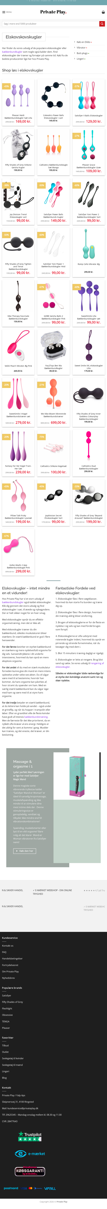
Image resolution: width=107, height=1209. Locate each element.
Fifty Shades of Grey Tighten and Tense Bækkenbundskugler (18, 266)
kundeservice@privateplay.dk (23, 1108)
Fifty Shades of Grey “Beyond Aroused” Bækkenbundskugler (89, 516)
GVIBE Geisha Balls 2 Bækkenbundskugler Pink (53, 317)
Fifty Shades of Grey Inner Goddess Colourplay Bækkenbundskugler (89, 416)
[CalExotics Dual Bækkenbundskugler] (88, 446)
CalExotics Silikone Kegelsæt (53, 466)
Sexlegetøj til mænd (12, 1064)
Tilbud (5, 1045)
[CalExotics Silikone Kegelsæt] (53, 446)
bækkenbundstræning (36, 716)
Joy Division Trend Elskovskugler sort (18, 215)
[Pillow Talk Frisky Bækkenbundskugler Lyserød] (18, 495)
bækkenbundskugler (13, 602)
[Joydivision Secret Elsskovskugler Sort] (53, 495)
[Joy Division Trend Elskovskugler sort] (18, 194)
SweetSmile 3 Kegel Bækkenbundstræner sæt (18, 415)
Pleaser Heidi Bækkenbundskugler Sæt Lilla (18, 116)
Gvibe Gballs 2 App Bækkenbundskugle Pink (18, 566)
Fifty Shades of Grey (12, 1001)
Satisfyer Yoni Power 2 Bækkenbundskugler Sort (88, 215)
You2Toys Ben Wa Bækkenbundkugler (53, 367)
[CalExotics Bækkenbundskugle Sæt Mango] (53, 145)
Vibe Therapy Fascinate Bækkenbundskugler (18, 317)
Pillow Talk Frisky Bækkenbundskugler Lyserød (18, 516)
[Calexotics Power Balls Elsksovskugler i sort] (53, 95)
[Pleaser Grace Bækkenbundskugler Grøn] (88, 145)
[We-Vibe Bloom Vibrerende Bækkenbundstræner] (53, 393)
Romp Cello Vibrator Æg (89, 264)
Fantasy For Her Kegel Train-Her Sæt (18, 467)
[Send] (102, 24)
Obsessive (7, 1014)
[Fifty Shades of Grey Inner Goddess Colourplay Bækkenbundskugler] (88, 393)
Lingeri (5, 1071)
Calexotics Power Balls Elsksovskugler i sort (53, 116)
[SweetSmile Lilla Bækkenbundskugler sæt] (88, 296)
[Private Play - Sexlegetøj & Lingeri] (53, 12)
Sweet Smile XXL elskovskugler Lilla (89, 367)
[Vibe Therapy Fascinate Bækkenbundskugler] (18, 296)
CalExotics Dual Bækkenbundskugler (88, 467)
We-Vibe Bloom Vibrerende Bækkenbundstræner (53, 415)
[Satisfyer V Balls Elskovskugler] (88, 95)
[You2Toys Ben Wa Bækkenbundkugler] (53, 345)
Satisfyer (41, 838)
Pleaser (6, 1027)
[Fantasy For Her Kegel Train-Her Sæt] (18, 446)
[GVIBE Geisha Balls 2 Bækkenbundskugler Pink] (53, 296)
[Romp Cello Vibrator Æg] (88, 244)
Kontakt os (7, 945)
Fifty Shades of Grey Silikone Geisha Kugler (18, 166)
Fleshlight (7, 1008)
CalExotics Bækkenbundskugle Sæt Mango (53, 166)
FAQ (4, 952)
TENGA (5, 1021)
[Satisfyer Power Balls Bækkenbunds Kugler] (53, 194)
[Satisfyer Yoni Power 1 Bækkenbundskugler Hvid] (53, 244)
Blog (4, 1077)
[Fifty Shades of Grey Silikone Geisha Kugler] (18, 145)
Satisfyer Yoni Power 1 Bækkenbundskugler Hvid (53, 265)
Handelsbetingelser (12, 958)
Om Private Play (10, 971)
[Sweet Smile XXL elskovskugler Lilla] (88, 345)
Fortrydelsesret (10, 965)
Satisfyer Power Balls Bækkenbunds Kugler (53, 215)
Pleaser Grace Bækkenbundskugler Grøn (89, 166)
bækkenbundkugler (12, 51)
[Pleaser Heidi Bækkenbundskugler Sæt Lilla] (18, 95)
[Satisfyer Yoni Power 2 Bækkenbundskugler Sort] (88, 194)
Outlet (5, 1051)
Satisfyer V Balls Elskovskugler (89, 115)
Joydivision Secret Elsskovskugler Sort (53, 516)
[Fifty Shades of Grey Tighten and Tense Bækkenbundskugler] (18, 244)
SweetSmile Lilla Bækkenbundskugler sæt (88, 317)
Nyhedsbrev (8, 977)
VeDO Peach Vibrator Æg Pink (18, 366)
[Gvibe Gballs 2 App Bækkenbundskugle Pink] (18, 545)
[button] (7, 12)
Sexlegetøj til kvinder (13, 1058)
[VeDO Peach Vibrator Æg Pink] (18, 345)
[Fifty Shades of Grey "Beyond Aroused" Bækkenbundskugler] (88, 495)
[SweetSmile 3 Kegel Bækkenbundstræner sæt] (18, 393)
